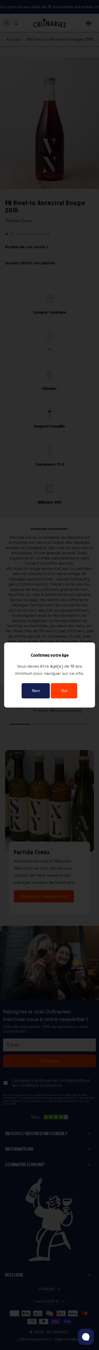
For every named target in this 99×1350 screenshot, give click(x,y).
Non (36, 690)
